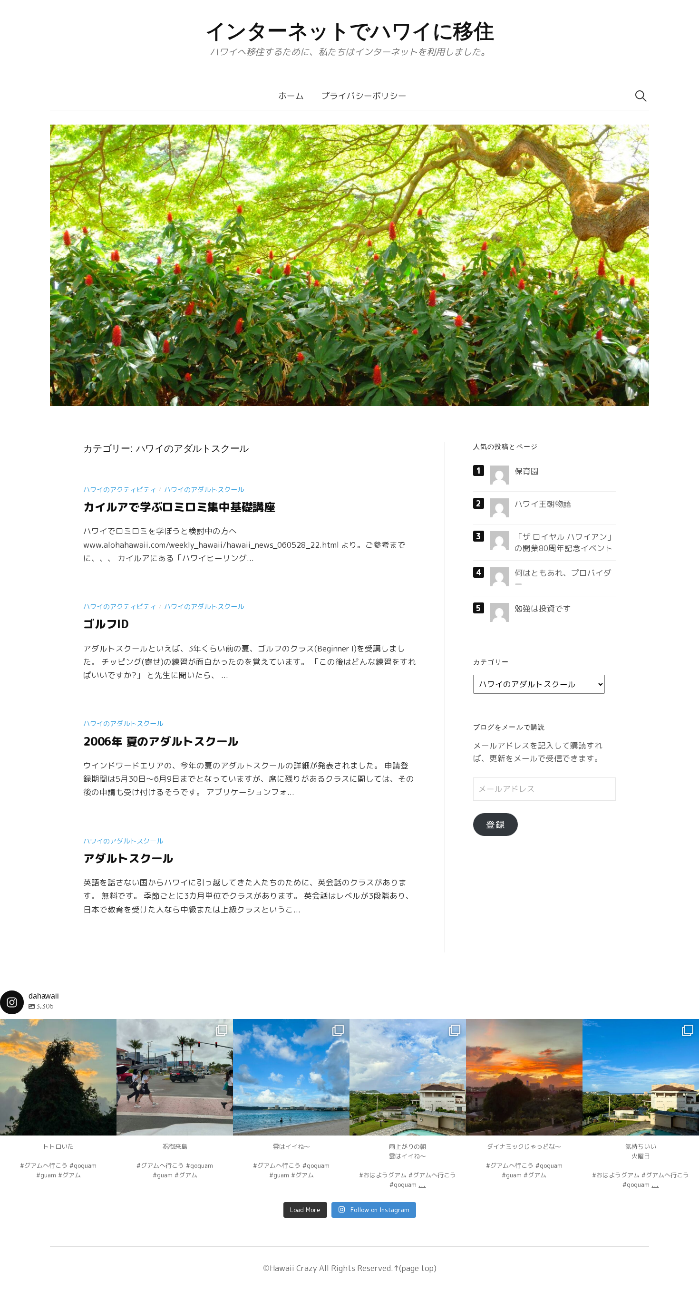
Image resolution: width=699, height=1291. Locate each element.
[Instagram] (105, 1124)
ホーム (291, 96)
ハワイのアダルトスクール (204, 490)
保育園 (527, 471)
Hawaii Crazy (293, 1267)
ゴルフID (106, 624)
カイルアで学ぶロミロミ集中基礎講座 (179, 507)
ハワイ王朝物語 (543, 503)
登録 (495, 824)
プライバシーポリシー (364, 96)
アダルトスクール (128, 858)
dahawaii (58, 1027)
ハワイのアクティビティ (119, 490)
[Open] (58, 1077)
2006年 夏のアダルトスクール (161, 741)
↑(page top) (415, 1267)
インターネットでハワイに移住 (349, 30)
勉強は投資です (543, 608)
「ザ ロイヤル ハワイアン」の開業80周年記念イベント (565, 542)
